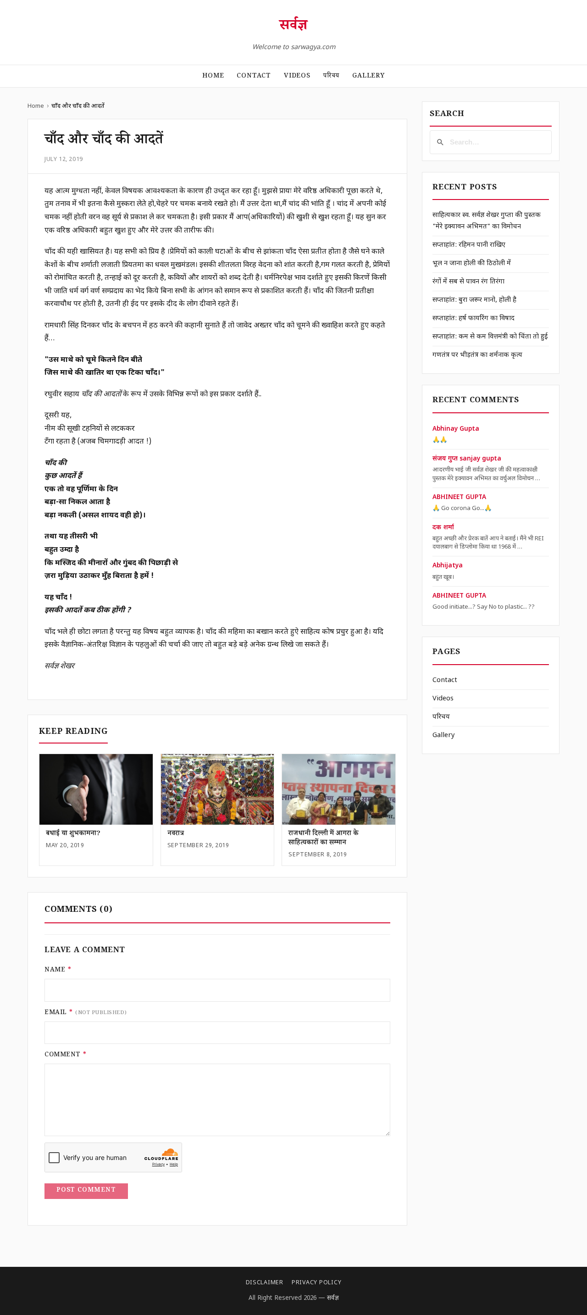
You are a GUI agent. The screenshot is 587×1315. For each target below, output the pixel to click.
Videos (297, 77)
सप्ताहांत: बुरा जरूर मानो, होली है (474, 300)
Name (58, 970)
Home (213, 77)
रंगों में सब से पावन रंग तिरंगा (468, 281)
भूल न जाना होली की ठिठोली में (471, 263)
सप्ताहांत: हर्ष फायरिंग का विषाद (473, 318)
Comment (65, 1055)
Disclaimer (265, 1283)
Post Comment (86, 1191)
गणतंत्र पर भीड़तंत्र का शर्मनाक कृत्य (477, 355)
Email (85, 1013)
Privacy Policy (316, 1283)
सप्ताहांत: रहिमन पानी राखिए (468, 245)
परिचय (331, 77)
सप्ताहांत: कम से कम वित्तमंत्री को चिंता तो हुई (490, 337)
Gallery (368, 77)
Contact (254, 77)
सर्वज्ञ (293, 27)
